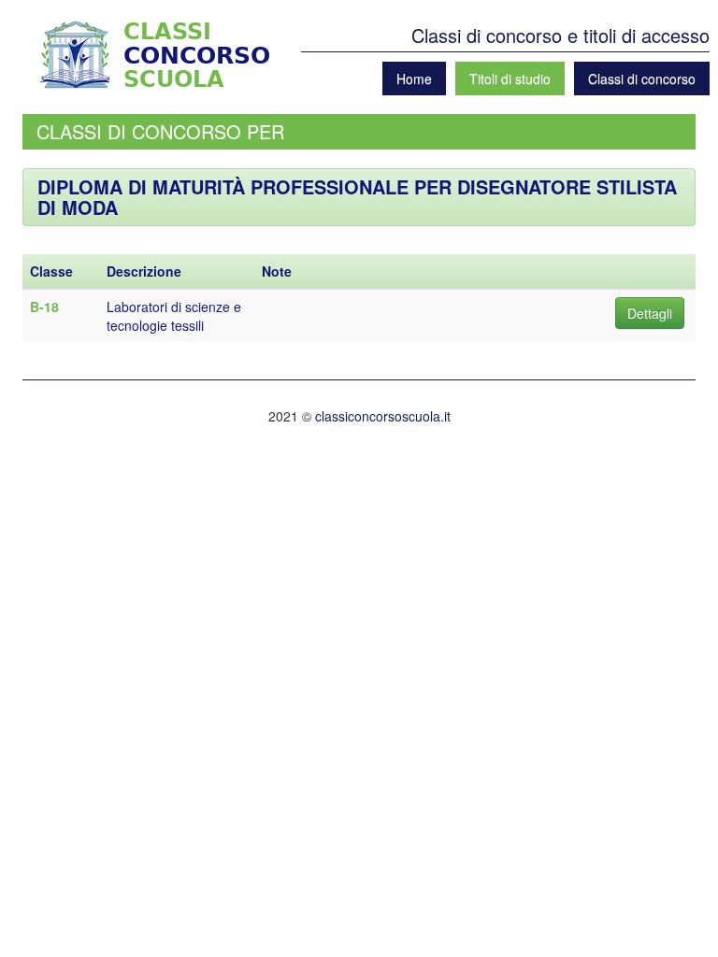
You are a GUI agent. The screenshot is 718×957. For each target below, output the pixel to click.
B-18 (44, 306)
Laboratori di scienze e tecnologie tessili (174, 316)
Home (414, 78)
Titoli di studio (510, 78)
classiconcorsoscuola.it (383, 416)
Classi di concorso (642, 78)
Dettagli (649, 313)
